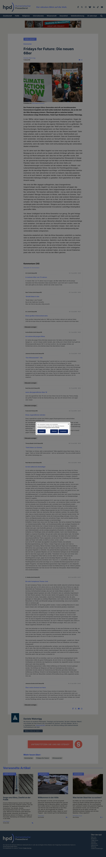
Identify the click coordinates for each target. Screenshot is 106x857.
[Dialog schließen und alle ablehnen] (68, 424)
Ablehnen (54, 431)
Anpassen (41, 431)
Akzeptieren (63, 431)
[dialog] (53, 428)
